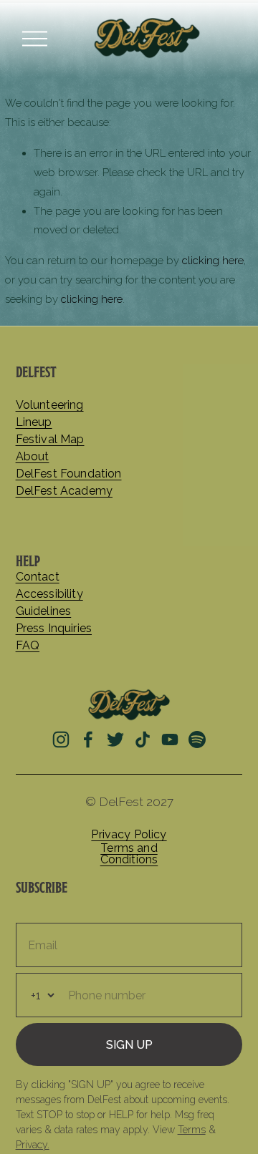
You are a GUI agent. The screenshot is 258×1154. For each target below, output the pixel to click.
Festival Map (50, 439)
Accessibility (49, 594)
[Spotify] (197, 739)
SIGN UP (129, 1045)
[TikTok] (142, 739)
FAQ (27, 645)
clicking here (213, 260)
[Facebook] (88, 739)
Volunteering (50, 405)
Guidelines (44, 611)
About (32, 456)
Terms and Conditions (129, 854)
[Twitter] (115, 739)
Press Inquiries (54, 628)
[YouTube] (169, 739)
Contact (37, 577)
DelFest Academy (64, 491)
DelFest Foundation (69, 474)
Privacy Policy (128, 834)
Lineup (34, 422)
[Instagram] (61, 739)
